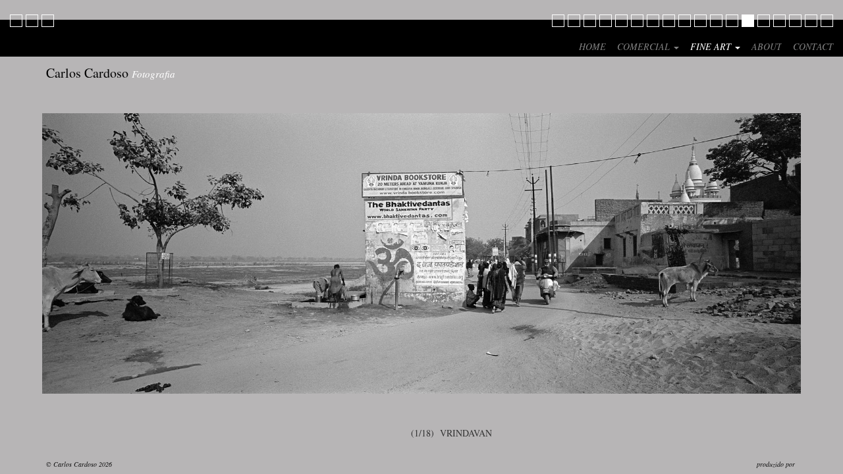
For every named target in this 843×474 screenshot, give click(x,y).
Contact (813, 46)
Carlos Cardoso (110, 73)
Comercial (644, 46)
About (766, 46)
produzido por (777, 464)
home (592, 46)
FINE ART (712, 46)
